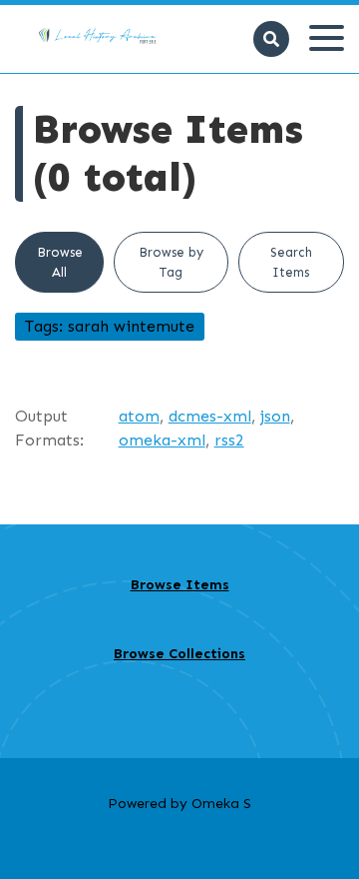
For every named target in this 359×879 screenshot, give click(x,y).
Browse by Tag (171, 262)
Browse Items (180, 584)
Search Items (291, 262)
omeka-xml (162, 440)
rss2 (229, 440)
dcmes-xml (210, 416)
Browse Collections (179, 653)
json (275, 416)
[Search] (271, 39)
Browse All (60, 262)
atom (139, 416)
